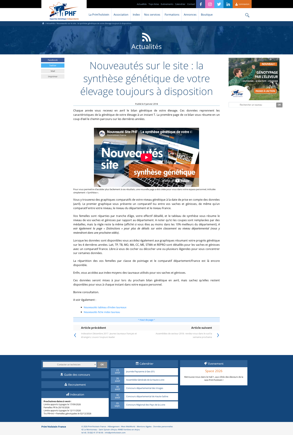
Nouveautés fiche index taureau (102, 312)
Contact (191, 4)
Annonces (190, 14)
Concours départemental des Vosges (144, 388)
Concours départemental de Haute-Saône (147, 396)
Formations (172, 14)
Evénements (167, 4)
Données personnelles (163, 426)
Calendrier (180, 4)
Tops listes (154, 4)
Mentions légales (144, 426)
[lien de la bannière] (254, 99)
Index (136, 14)
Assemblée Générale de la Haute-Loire (145, 380)
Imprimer (52, 76)
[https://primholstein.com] (43, 23)
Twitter (52, 65)
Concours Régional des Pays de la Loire (145, 404)
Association (121, 14)
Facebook (53, 60)
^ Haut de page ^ (146, 319)
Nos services (152, 14)
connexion (243, 4)
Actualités (142, 4)
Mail (53, 71)
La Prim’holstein (99, 14)
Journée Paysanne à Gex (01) (140, 371)
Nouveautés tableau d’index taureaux (105, 307)
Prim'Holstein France (53, 426)
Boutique (207, 14)
